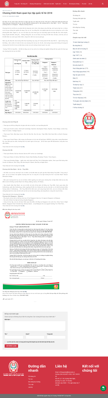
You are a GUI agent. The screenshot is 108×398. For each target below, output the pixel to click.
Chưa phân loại (77, 62)
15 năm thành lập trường (80, 42)
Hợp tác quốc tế (7, 10)
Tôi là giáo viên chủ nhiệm (80, 101)
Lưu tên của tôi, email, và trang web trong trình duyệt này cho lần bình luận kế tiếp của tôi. (31, 342)
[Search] (102, 3)
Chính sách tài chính (49, 3)
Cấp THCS (76, 52)
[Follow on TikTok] (90, 376)
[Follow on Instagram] (86, 376)
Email (28, 334)
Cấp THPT (76, 55)
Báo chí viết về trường (79, 49)
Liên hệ (90, 3)
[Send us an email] (93, 376)
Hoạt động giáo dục (79, 68)
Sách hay (75, 81)
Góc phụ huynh (77, 65)
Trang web (50, 334)
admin (17, 16)
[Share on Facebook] (35, 304)
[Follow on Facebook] (83, 376)
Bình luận (7, 319)
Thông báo (76, 91)
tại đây (23, 146)
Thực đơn (76, 94)
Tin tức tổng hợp (78, 98)
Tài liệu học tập (77, 84)
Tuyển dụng (76, 104)
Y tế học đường (77, 107)
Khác (74, 78)
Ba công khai (76, 45)
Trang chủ (16, 3)
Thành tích (76, 88)
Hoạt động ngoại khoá (79, 71)
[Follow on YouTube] (96, 376)
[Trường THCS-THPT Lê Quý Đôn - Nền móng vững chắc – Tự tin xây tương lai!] (8, 4)
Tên (6, 334)
